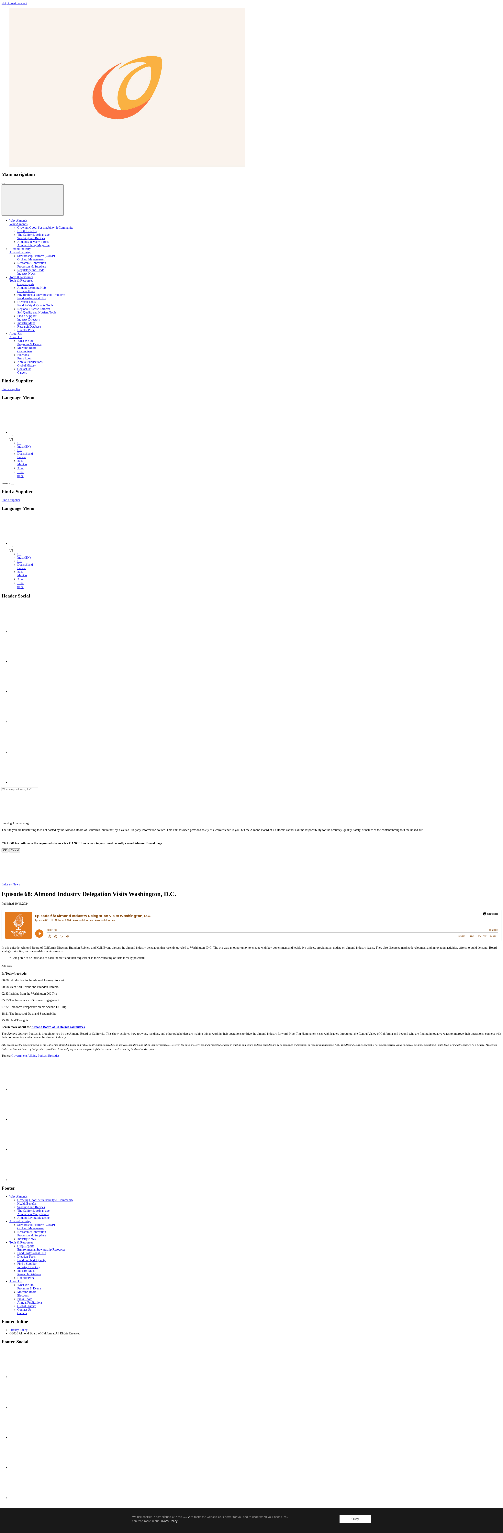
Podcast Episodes (48, 1055)
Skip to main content (14, 3)
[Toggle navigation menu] (3, 183)
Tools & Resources (21, 280)
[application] (251, 1520)
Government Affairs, (24, 1055)
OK (5, 850)
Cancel (15, 850)
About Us (15, 337)
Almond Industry (20, 252)
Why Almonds (18, 224)
